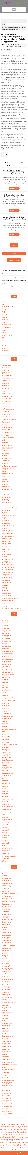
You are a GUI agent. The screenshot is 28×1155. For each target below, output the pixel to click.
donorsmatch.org (6, 825)
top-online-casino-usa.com (8, 674)
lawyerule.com (5, 770)
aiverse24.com (5, 588)
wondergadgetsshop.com (8, 437)
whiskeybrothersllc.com (7, 1113)
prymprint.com (5, 1038)
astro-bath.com (5, 453)
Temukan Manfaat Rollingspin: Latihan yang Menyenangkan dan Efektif (14, 173)
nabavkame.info (6, 851)
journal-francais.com (7, 767)
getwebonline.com (6, 723)
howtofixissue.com (6, 641)
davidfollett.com (5, 395)
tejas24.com (5, 778)
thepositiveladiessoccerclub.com (9, 466)
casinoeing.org (5, 829)
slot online (4, 316)
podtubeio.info (5, 811)
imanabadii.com (5, 858)
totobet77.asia (5, 1087)
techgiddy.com (5, 894)
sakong (4, 303)
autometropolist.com (7, 489)
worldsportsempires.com (8, 1022)
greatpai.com (5, 471)
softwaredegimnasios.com (8, 569)
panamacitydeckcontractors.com (10, 744)
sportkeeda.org (5, 1039)
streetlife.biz (5, 832)
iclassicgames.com (6, 935)
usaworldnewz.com (6, 367)
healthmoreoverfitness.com (8, 662)
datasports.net (5, 976)
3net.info (4, 440)
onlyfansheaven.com (7, 724)
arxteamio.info (5, 1033)
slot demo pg (5, 319)
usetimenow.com (6, 702)
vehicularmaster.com (7, 375)
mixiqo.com (5, 1054)
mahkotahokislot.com (7, 995)
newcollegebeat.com (7, 396)
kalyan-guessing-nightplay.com (9, 697)
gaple (3, 308)
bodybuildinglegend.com (7, 760)
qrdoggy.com (5, 1005)
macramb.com (5, 739)
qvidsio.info (4, 814)
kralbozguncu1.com (6, 535)
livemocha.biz (5, 830)
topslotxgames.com (6, 664)
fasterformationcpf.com (7, 919)
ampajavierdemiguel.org (7, 378)
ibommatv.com (5, 627)
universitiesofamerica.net (8, 651)
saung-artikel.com (6, 937)
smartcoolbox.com (6, 1074)
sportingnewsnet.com (7, 963)
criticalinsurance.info (7, 693)
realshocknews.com (7, 1009)
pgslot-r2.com (5, 553)
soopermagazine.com (7, 570)
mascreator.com (6, 540)
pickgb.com (5, 1010)
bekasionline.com (6, 630)
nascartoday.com (6, 544)
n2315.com (4, 721)
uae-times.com (5, 618)
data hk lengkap (5, 329)
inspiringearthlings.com (7, 531)
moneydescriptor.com (7, 952)
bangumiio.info (5, 803)
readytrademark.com (7, 574)
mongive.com (5, 687)
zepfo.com (4, 557)
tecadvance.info (5, 790)
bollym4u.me (5, 840)
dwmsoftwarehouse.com (8, 500)
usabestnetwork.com (7, 912)
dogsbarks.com (5, 499)
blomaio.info (5, 807)
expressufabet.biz (6, 636)
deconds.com (5, 605)
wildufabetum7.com (6, 1114)
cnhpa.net (4, 1017)
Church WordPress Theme (10, 1153)
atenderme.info (5, 801)
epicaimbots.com (6, 504)
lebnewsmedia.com (6, 429)
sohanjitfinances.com (7, 1075)
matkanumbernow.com (7, 659)
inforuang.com (5, 734)
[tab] (14, 9)
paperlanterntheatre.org (7, 473)
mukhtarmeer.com (6, 543)
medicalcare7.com (6, 682)
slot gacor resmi (9, 1129)
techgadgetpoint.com (7, 986)
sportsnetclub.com (6, 930)
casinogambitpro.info (7, 881)
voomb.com (5, 984)
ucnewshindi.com (6, 899)
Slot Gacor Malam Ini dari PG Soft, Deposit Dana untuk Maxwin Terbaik (13, 20)
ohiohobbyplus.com (6, 412)
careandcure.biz (6, 1043)
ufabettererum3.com (7, 1092)
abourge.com (5, 478)
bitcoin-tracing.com (6, 595)
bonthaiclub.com (6, 424)
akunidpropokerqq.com (7, 445)
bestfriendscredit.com (7, 448)
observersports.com (7, 940)
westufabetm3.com (6, 1111)
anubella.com (5, 590)
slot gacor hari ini (18, 1129)
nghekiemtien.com (6, 775)
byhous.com (5, 847)
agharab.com (5, 463)
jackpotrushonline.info (7, 898)
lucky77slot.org (5, 992)
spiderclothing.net (6, 435)
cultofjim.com (5, 391)
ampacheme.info (6, 794)
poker (3, 311)
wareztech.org (5, 911)
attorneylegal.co (5, 982)
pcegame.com (5, 551)
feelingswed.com (6, 510)
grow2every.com (6, 518)
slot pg (15, 1131)
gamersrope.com (6, 903)
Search (14, 245)
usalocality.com (5, 370)
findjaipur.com (5, 390)
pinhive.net (4, 837)
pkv (3, 337)
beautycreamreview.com (8, 491)
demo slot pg (5, 321)
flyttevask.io (5, 845)
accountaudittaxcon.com (8, 1036)
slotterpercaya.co (6, 1072)
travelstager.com (6, 749)
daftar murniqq (11, 1137)
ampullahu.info (5, 796)
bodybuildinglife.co (6, 1004)
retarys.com (5, 917)
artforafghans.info (6, 783)
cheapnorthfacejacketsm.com (9, 419)
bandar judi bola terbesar (8, 306)
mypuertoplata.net (6, 638)
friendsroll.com (5, 434)
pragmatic (4, 332)
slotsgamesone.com (7, 669)
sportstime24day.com (7, 965)
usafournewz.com (6, 372)
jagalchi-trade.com (6, 404)
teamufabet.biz (5, 643)
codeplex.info (5, 442)
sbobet (25, 1127)
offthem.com (5, 625)
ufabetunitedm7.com (7, 1101)
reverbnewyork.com (6, 398)
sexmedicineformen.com (8, 1069)
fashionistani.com (6, 509)
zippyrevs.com (5, 658)
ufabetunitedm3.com (7, 1100)
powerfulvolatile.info (6, 812)
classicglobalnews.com (7, 600)
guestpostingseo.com (7, 880)
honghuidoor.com (6, 676)
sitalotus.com (5, 1018)
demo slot (4, 314)
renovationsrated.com (7, 575)
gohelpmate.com (6, 705)
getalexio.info (5, 1035)
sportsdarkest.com (6, 956)
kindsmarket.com (6, 736)
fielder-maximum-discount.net (9, 729)
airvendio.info (5, 785)
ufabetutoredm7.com (7, 1106)
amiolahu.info (5, 793)
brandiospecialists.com (7, 680)
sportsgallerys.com (6, 973)
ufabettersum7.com (6, 1095)
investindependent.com (7, 533)
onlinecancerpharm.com (7, 997)
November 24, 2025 (7, 44)
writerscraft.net (5, 708)
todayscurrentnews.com (7, 1085)
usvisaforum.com (6, 401)
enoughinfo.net (5, 835)
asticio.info (4, 1030)
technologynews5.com (7, 559)
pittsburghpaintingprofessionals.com (10, 1061)
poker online (5, 342)
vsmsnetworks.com (6, 623)
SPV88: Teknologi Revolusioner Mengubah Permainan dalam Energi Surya (14, 219)
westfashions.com (6, 746)
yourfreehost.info (6, 417)
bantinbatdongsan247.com (8, 886)
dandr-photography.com (7, 763)
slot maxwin (11, 1132)
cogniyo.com (5, 1044)
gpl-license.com (5, 517)
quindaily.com (5, 585)
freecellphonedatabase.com (8, 901)
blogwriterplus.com (6, 878)
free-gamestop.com (6, 906)
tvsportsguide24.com (7, 987)
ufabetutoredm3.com (7, 1105)
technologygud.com (6, 1007)
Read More (15, 189)
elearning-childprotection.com (9, 710)
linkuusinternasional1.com (8, 432)
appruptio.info (5, 861)
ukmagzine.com (6, 909)
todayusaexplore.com (7, 369)
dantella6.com (5, 667)
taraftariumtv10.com (6, 757)
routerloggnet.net (6, 666)
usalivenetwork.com (6, 896)
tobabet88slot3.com (6, 1083)
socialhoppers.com (6, 718)
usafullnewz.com (6, 364)
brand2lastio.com (6, 715)
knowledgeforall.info (6, 713)
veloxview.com (5, 1109)
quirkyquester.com (6, 1067)
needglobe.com (5, 1056)
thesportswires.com (6, 960)
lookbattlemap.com (6, 922)
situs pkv (4, 309)
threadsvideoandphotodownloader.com (11, 893)
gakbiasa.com (5, 853)
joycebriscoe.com (6, 383)
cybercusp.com (5, 601)
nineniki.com (5, 679)
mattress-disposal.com (7, 1000)
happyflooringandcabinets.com (9, 1002)
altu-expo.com (5, 456)
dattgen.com (5, 496)
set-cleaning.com (6, 580)
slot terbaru (20, 1127)
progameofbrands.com (7, 653)
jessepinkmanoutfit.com (7, 914)
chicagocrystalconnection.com (9, 856)
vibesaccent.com (6, 377)
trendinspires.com (6, 750)
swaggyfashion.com (6, 755)
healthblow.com (5, 703)
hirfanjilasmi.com (6, 1048)
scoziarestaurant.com (7, 577)
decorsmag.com (6, 648)
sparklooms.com (6, 1079)
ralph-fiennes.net (6, 728)
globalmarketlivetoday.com (8, 515)
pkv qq (3, 301)
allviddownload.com (6, 646)
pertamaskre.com (6, 891)
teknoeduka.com (6, 561)
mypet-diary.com (6, 741)
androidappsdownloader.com (9, 700)
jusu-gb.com (5, 875)
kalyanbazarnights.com (7, 672)
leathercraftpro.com (6, 1051)
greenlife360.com (6, 633)
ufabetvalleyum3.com (7, 1108)
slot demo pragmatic (19, 1132)
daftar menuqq (3, 1137)
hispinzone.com (5, 671)
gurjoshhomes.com (6, 421)
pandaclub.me (5, 843)
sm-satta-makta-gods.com (8, 567)
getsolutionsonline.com (7, 690)
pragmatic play (4, 1132)
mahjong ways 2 (5, 1136)
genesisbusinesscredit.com (8, 732)
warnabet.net (5, 838)
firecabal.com (5, 512)
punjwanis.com (5, 872)
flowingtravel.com (6, 677)
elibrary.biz (4, 450)
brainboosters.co (6, 380)
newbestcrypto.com (6, 932)
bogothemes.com (6, 414)
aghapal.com (5, 455)
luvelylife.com (5, 737)
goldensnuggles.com (7, 921)
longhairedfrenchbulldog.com (9, 945)
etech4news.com (6, 505)
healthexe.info (5, 786)
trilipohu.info (5, 860)
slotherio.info (5, 817)
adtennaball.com (6, 684)
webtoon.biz (5, 958)
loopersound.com (6, 406)
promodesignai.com (6, 582)
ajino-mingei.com (6, 416)
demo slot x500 (16, 1134)
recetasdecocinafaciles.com (8, 468)
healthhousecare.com (7, 520)
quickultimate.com (6, 1066)
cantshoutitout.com (6, 635)
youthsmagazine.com (7, 953)
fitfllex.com (4, 731)
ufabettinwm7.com (6, 1096)
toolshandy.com (5, 747)
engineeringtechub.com (7, 979)
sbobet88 (2, 1147)
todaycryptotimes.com (7, 564)
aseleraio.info (5, 1028)
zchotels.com (5, 556)
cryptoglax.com (5, 411)
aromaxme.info (5, 798)
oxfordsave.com (6, 934)
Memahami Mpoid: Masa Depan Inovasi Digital (13, 277)
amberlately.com (6, 382)
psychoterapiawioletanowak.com (9, 1064)
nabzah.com (5, 685)
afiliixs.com (4, 479)
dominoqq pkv (5, 350)
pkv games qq (10, 1142)
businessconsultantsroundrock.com (10, 598)
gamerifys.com (5, 620)
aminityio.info (5, 791)
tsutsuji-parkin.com (6, 461)
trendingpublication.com (7, 1090)
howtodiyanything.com (7, 530)
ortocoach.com (5, 1057)
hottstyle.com (5, 528)
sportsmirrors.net (6, 974)
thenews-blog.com (6, 562)
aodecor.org (5, 824)
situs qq (4, 343)
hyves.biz (4, 833)
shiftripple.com (5, 1070)
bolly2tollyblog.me (6, 842)
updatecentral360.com (7, 1023)
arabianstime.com (6, 486)
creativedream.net (6, 719)
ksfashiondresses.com (7, 1013)
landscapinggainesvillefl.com (8, 536)
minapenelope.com (6, 408)
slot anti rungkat (21, 1131)
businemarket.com (6, 948)
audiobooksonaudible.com (8, 592)
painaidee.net (5, 955)
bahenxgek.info (5, 890)
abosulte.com (5, 587)
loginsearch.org (5, 822)
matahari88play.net (6, 950)
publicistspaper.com (6, 584)
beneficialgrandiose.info (7, 806)
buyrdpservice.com (6, 924)
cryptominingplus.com (7, 942)
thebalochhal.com (6, 373)
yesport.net (4, 925)
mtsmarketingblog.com (7, 773)
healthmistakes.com (7, 1012)
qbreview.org (5, 654)
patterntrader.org (6, 1015)
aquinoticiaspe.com (6, 943)
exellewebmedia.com (7, 904)
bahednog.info (5, 888)
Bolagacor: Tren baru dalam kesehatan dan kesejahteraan (14, 196)
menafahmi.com (6, 541)
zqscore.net (5, 1026)
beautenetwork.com (6, 593)
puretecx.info (5, 788)
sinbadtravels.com (6, 908)
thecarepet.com (5, 877)
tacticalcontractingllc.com (8, 1080)
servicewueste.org (6, 656)
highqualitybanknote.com (8, 525)
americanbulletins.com (7, 483)
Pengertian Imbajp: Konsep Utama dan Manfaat (13, 290)
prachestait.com (6, 781)
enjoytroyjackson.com (7, 502)
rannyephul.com (6, 752)
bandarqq (4, 340)
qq (2, 325)
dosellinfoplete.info (6, 809)
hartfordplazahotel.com (7, 848)
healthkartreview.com (7, 522)
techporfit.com (5, 628)
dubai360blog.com (6, 991)
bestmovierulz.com (6, 403)
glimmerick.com (6, 393)
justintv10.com (5, 768)
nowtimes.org (5, 827)
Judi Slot (3, 24)
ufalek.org (4, 999)
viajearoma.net (5, 460)
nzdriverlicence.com (7, 548)
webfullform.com (6, 645)
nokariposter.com (6, 695)
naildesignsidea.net (6, 470)
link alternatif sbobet (6, 327)
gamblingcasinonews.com (8, 649)
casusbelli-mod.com (7, 426)
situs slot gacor (6, 1127)
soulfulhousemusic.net (7, 1077)
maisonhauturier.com (7, 538)
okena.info (4, 443)
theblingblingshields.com (7, 968)
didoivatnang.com (6, 497)
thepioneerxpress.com (7, 640)
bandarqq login (4, 1139)
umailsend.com (5, 916)
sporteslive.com (6, 966)
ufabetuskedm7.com (7, 1103)
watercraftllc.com (6, 476)
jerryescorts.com (6, 981)
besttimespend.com (6, 1041)
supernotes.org (5, 1020)
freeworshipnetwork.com (8, 474)
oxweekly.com (5, 742)
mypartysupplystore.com (8, 386)
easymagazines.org (6, 1046)
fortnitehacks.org (6, 820)
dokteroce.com (5, 765)
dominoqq (4, 334)
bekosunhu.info (5, 804)
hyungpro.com (5, 961)
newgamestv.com (6, 971)
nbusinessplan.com (6, 632)
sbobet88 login (13, 1145)
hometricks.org (5, 1049)
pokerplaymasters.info (7, 883)
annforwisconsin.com (7, 388)
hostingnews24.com (6, 526)
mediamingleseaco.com (7, 772)
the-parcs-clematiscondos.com (9, 873)
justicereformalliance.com (8, 409)
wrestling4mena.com (7, 711)
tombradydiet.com (6, 422)
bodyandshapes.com (7, 597)
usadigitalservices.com (7, 716)
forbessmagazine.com (7, 513)
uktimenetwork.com (6, 365)
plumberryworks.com (7, 1062)
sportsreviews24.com (7, 989)
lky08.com (4, 726)
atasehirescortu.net (6, 978)
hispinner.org (5, 692)
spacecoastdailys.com (7, 572)
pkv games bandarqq (7, 335)
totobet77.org (5, 1088)
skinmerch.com (5, 399)
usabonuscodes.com (7, 566)
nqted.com (4, 546)
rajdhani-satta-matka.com (8, 706)
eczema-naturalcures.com (8, 452)
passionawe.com (6, 1059)
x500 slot (10, 1134)
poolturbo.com (5, 780)
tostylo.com (5, 927)
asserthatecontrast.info (7, 799)
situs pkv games (6, 347)
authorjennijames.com (7, 458)
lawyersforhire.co (6, 947)
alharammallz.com (6, 481)
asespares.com (5, 484)
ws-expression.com (6, 554)
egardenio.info (5, 1031)
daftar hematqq (19, 1137)
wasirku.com (5, 777)
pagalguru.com (5, 549)
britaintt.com (5, 603)
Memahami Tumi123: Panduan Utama (11, 286)
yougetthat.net (5, 929)
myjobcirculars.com (6, 661)
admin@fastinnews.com (20, 44)
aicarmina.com (5, 385)
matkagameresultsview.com (8, 689)
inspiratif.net (5, 622)
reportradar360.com (6, 754)
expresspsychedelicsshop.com (9, 507)
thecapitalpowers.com (7, 1082)
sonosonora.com (6, 430)
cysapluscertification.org (7, 819)
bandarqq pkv (14, 1127)
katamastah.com (6, 1025)
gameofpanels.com (6, 698)
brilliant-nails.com (6, 762)
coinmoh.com (5, 492)
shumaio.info (5, 816)
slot (6, 154)
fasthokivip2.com (6, 939)
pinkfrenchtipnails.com (7, 969)
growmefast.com (6, 994)
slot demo (4, 312)
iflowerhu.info (5, 855)
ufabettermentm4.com (7, 1093)
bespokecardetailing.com (8, 447)
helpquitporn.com (6, 523)
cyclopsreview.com (6, 494)
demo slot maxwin (6, 324)
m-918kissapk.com (6, 850)
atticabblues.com (6, 487)
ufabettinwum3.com (6, 1098)
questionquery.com (6, 759)
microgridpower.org (6, 1053)
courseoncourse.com (7, 885)
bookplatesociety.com (7, 427)
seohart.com (5, 579)
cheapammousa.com (7, 465)
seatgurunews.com (6, 439)
